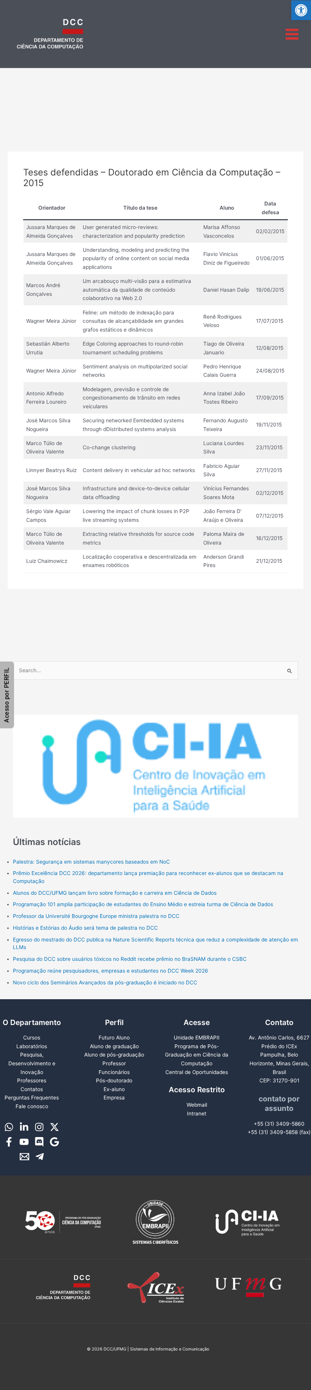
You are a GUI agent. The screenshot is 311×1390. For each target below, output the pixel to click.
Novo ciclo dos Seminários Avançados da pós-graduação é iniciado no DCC (105, 982)
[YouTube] (24, 1141)
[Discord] (39, 1141)
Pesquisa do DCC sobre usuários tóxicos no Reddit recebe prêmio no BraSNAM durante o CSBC (130, 959)
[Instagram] (39, 1127)
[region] (155, 757)
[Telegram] (39, 1156)
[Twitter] (54, 1127)
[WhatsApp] (9, 1127)
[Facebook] (9, 1141)
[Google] (54, 1141)
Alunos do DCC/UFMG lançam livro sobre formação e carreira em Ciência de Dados (115, 893)
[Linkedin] (24, 1127)
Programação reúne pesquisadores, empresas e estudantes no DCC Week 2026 (110, 971)
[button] (301, 10)
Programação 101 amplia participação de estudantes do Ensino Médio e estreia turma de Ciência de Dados (143, 904)
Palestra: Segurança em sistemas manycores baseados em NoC (91, 862)
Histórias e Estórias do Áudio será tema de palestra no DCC (85, 928)
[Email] (24, 1156)
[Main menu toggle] (292, 34)
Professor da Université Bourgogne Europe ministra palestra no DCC (96, 916)
